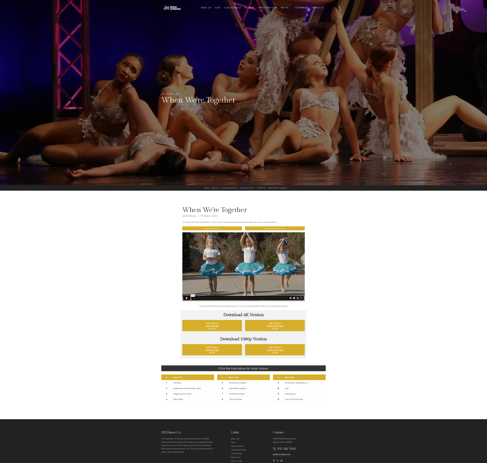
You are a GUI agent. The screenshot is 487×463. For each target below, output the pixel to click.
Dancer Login (236, 461)
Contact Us (318, 7)
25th (287, 388)
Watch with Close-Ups (212, 228)
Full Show (177, 383)
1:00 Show (261, 188)
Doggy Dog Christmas (182, 394)
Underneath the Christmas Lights (187, 388)
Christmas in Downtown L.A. (297, 383)
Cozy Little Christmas (294, 399)
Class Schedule (232, 7)
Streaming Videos (229, 188)
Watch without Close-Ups (275, 228)
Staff (218, 7)
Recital (215, 188)
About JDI (206, 7)
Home (206, 188)
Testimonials (301, 7)
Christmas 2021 (247, 188)
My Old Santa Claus (237, 394)
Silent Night (178, 399)
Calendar (249, 7)
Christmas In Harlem (238, 383)
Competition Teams (267, 7)
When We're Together (238, 388)
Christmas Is (290, 394)
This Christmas (235, 399)
